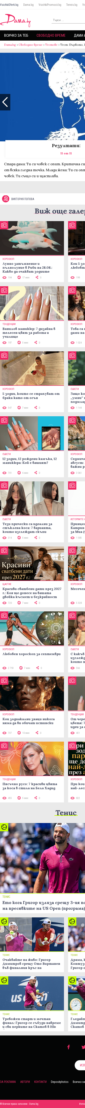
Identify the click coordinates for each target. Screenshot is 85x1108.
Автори (25, 1081)
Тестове (51, 45)
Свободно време (51, 35)
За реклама (8, 1081)
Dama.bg (28, 4)
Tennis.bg (71, 4)
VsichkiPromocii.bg (50, 4)
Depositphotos (59, 1081)
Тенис (66, 812)
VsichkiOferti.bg (9, 4)
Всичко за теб (16, 35)
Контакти (40, 1081)
